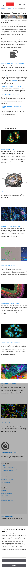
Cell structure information (8, 191)
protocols (13, 82)
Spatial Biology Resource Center (10, 94)
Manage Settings (14, 556)
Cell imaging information (7, 149)
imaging (9, 72)
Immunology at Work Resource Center (11, 75)
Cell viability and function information (11, 226)
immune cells (14, 80)
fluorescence (4, 72)
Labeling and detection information (10, 342)
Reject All (14, 560)
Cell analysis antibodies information (10, 303)
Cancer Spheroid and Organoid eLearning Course (12, 106)
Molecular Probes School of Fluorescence (12, 63)
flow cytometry (16, 72)
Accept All (14, 565)
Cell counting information (8, 265)
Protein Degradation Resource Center (11, 86)
